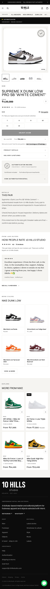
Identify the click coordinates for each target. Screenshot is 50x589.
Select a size (25, 133)
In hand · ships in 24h (10, 541)
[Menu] (2, 8)
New (3, 523)
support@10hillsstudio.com (12, 568)
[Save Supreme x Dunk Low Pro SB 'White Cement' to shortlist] (45, 101)
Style (28, 532)
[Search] (7, 8)
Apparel (5, 532)
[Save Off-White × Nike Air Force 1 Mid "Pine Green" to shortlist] (22, 412)
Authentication (7, 555)
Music (29, 537)
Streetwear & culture (34, 528)
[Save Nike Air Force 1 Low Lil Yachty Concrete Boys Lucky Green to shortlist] (22, 451)
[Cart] (47, 8)
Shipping (10, 577)
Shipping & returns (8, 559)
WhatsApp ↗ (20, 513)
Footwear (5, 528)
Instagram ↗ (7, 513)
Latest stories (31, 523)
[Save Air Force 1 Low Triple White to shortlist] (45, 412)
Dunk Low (38, 14)
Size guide (44, 112)
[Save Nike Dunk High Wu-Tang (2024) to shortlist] (45, 451)
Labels (29, 541)
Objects (4, 537)
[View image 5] (39, 77)
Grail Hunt (5, 564)
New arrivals (28, 14)
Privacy (17, 577)
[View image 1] (5, 77)
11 (7, 126)
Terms (23, 577)
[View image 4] (30, 77)
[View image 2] (14, 77)
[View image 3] (22, 77)
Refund (4, 577)
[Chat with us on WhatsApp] (44, 583)
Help (3, 551)
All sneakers (16, 14)
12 (19, 126)
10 (43, 120)
